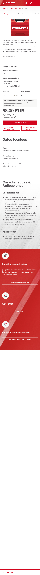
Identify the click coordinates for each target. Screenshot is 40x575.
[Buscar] (35, 3)
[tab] (8, 14)
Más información (9, 56)
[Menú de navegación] (3, 3)
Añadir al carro (21, 123)
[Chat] (12, 572)
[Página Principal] (10, 3)
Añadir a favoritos (10, 128)
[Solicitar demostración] (8, 572)
